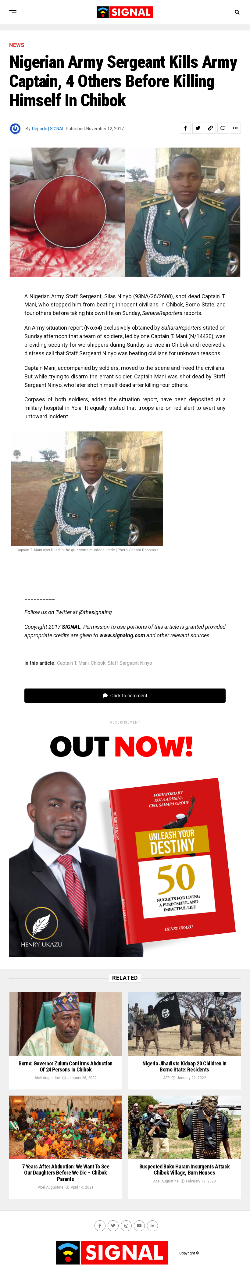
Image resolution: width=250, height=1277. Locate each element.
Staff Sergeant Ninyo (130, 663)
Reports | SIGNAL (48, 128)
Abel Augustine (47, 1078)
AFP (166, 1078)
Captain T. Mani (73, 663)
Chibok (98, 663)
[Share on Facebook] (185, 128)
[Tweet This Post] (197, 128)
